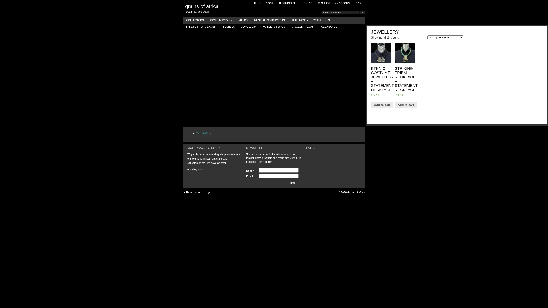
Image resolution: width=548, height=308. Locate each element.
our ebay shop (195, 169)
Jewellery (249, 26)
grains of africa (202, 6)
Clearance (329, 26)
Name (250, 170)
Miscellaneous (301, 27)
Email (250, 176)
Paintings (296, 21)
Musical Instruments (269, 20)
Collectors (195, 20)
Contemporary (221, 20)
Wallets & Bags (274, 26)
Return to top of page (198, 192)
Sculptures (321, 20)
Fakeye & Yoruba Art (199, 27)
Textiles (229, 26)
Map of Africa (203, 133)
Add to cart (382, 105)
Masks (243, 20)
